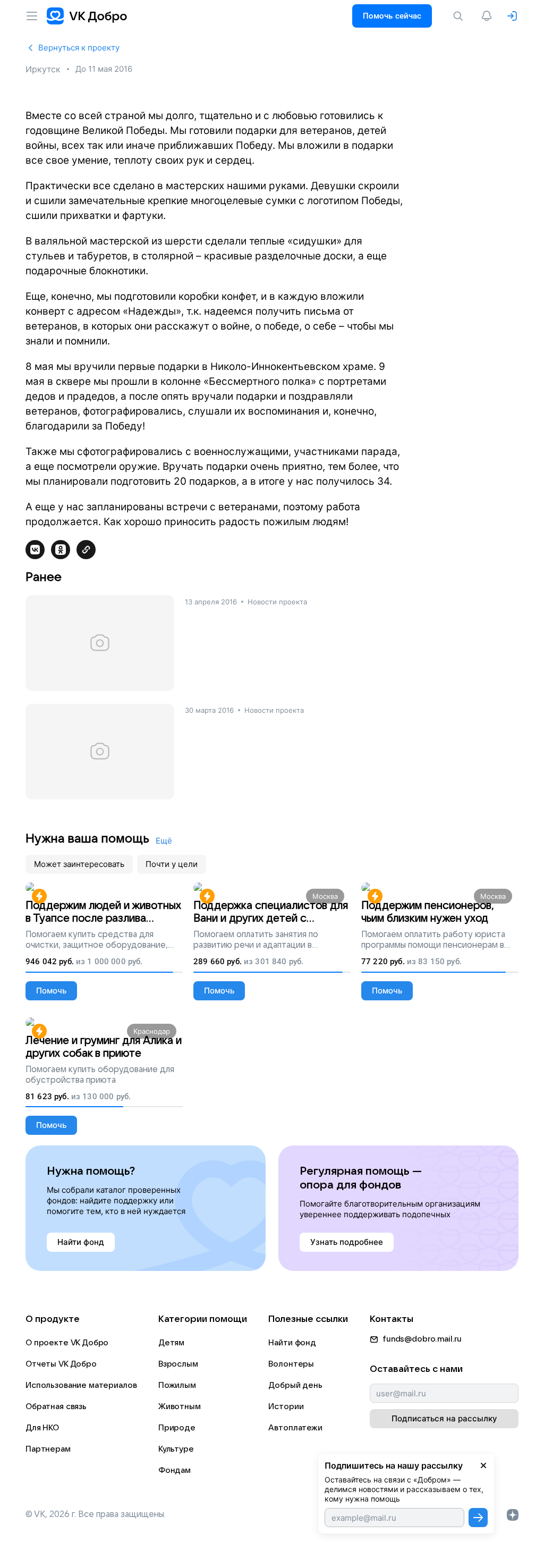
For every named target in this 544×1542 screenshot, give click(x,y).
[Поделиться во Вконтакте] (35, 549)
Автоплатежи (295, 1427)
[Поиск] (460, 16)
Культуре (176, 1449)
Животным (179, 1406)
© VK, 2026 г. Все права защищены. (96, 1514)
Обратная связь (56, 1406)
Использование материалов (81, 1385)
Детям (171, 1342)
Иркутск (43, 69)
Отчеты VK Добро (61, 1364)
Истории (285, 1406)
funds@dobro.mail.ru (422, 1339)
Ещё (164, 841)
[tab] (79, 864)
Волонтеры (291, 1364)
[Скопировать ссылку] (86, 549)
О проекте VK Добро (67, 1342)
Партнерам (48, 1449)
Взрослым (178, 1364)
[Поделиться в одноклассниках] (60, 549)
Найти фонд (292, 1342)
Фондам (174, 1470)
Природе (177, 1427)
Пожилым (177, 1385)
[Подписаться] (478, 1517)
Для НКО (42, 1427)
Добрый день (295, 1385)
